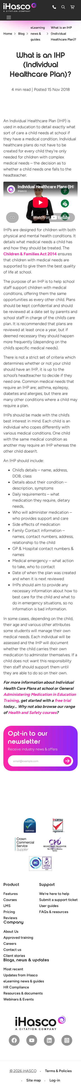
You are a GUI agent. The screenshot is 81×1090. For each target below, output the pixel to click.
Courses (10, 900)
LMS (7, 906)
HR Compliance (16, 987)
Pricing (9, 912)
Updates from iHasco (20, 975)
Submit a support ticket (58, 900)
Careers (9, 943)
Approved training (18, 937)
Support (47, 885)
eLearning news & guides (23, 981)
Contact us (12, 949)
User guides (48, 906)
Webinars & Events (18, 999)
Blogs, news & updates (26, 960)
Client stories (14, 956)
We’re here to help (54, 894)
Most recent (13, 969)
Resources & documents (23, 993)
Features (10, 894)
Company (13, 922)
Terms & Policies (58, 1071)
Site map (33, 1080)
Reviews (10, 918)
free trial (62, 700)
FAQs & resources (53, 912)
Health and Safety (32, 712)
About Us (10, 931)
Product (11, 885)
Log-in (55, 1080)
